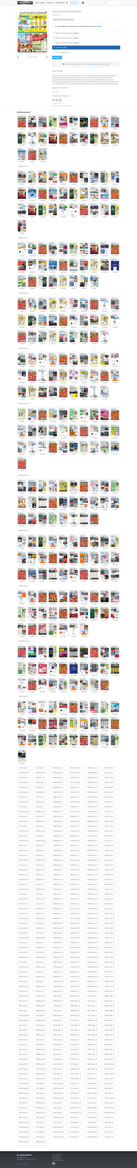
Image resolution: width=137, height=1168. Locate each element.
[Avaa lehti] (22, 121)
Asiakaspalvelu (22, 1157)
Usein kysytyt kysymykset (26, 1159)
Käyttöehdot (56, 1155)
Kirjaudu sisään (92, 64)
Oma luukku (40, 3)
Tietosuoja (56, 1156)
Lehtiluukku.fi (26, 1155)
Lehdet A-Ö (51, 3)
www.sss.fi (55, 92)
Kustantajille (57, 1158)
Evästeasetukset (58, 1160)
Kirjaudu (74, 3)
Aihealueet (60, 3)
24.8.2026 (99, 26)
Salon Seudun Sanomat (65, 106)
